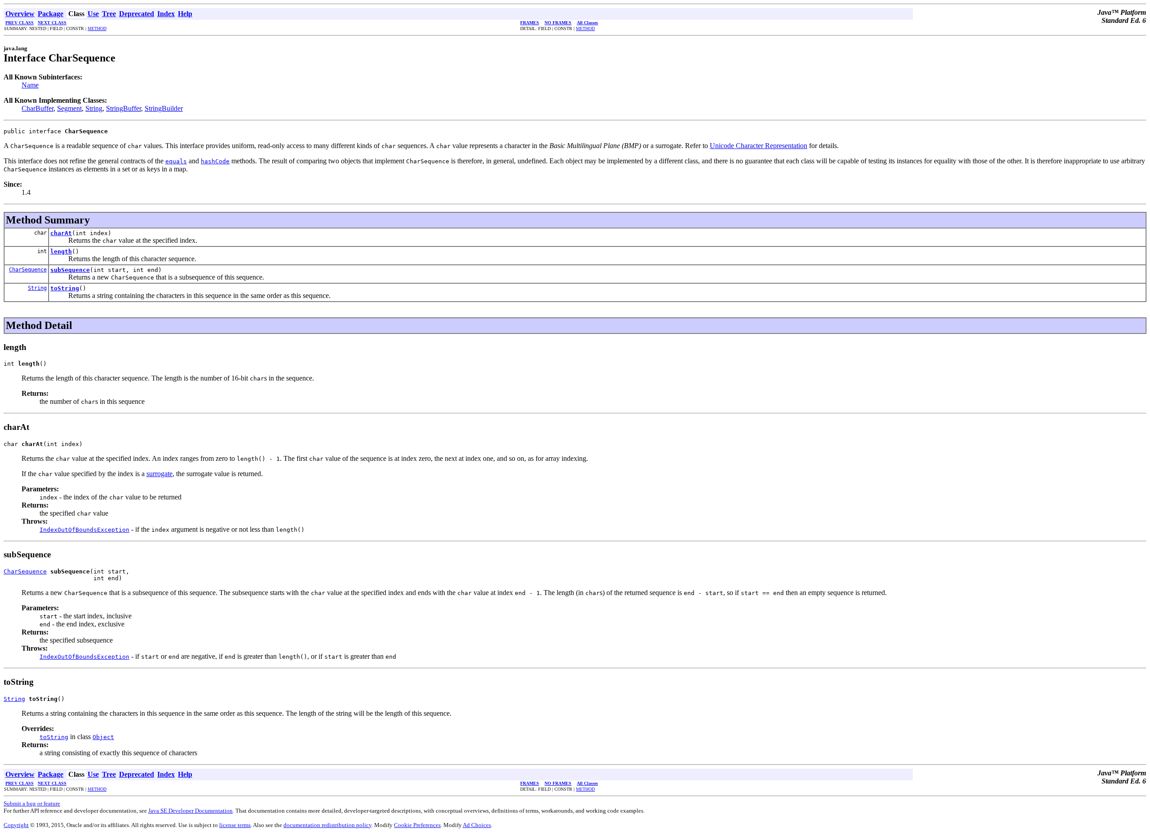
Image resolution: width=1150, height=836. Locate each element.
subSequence (70, 270)
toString (64, 288)
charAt (61, 233)
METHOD (97, 28)
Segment (69, 108)
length (61, 251)
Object (103, 737)
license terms (235, 825)
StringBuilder (164, 108)
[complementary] (417, 825)
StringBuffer (123, 108)
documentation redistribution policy (327, 825)
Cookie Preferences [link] (417, 825)
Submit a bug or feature (32, 803)
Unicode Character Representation (758, 145)
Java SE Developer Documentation (190, 810)
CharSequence (28, 270)
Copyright (16, 825)
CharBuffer (37, 108)
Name (30, 85)
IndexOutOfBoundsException (84, 529)
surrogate (159, 473)
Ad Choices (477, 825)
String (93, 108)
